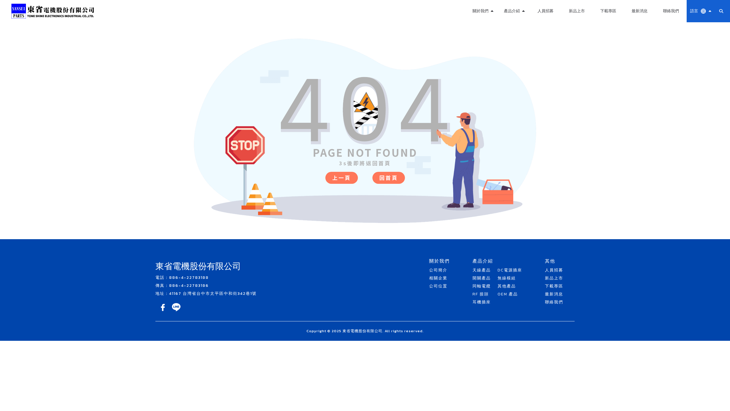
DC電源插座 (510, 270)
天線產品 (482, 270)
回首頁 (388, 177)
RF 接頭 (481, 294)
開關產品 (482, 278)
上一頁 (341, 177)
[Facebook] (163, 311)
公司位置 (438, 286)
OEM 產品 (514, 53)
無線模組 (514, 26)
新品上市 (577, 11)
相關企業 (438, 278)
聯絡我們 (671, 11)
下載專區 (608, 11)
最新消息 (640, 11)
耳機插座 (482, 302)
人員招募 (545, 11)
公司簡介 (438, 270)
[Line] (176, 311)
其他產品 (514, 39)
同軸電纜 (482, 286)
